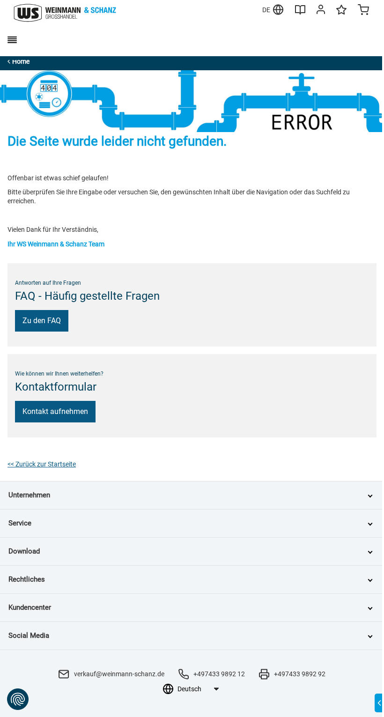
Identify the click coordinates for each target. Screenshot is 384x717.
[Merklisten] (341, 14)
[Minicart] (363, 10)
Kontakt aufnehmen (55, 411)
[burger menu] (12, 40)
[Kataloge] (300, 13)
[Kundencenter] (321, 11)
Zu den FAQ (41, 320)
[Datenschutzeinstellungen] (18, 699)
